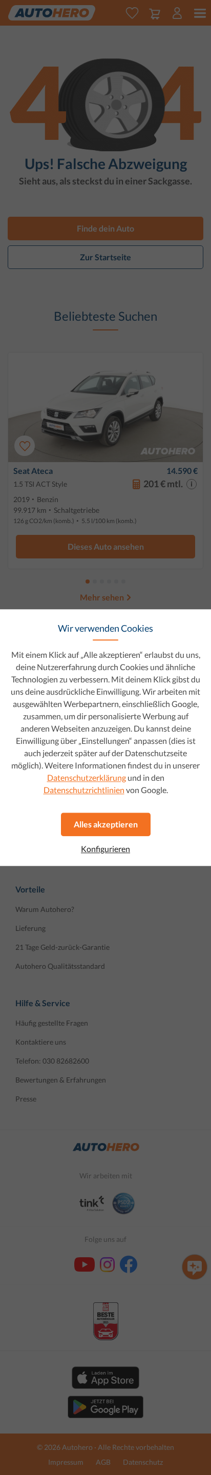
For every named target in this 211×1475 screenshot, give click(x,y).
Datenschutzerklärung (86, 777)
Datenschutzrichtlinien (84, 790)
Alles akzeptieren (106, 824)
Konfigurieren (105, 849)
